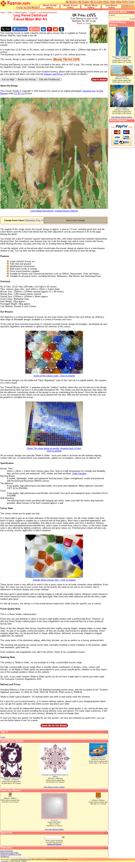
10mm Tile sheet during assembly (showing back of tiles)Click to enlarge (54, 449)
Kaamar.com (18, 3)
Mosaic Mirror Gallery (90, 6)
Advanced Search (54, 844)
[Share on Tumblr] (61, 29)
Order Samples (79, 473)
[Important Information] (106, 847)
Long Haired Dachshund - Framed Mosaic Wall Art (54, 211)
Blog (118, 2)
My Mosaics (71, 2)
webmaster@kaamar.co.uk (21, 859)
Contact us (5, 856)
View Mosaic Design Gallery (54, 787)
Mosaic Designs (21, 12)
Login (3, 737)
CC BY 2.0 (19, 93)
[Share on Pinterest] (49, 29)
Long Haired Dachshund (47, 12)
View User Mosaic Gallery (54, 829)
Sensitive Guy (89, 91)
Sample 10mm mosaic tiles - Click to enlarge (54, 580)
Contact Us (128, 5)
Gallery (10, 12)
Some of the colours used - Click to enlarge (54, 375)
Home (2, 12)
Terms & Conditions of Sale (11, 854)
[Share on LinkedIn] (43, 29)
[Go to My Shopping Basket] (133, 12)
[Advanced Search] (106, 832)
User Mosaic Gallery (111, 6)
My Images (84, 2)
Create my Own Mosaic (28, 8)
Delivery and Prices (53, 74)
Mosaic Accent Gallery (70, 6)
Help (112, 2)
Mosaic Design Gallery (50, 6)
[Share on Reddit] (55, 29)
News (106, 2)
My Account (96, 2)
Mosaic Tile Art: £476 (66, 59)
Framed (33, 12)
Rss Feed (129, 2)
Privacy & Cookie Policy (9, 852)
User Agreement (7, 851)
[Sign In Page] (106, 731)
